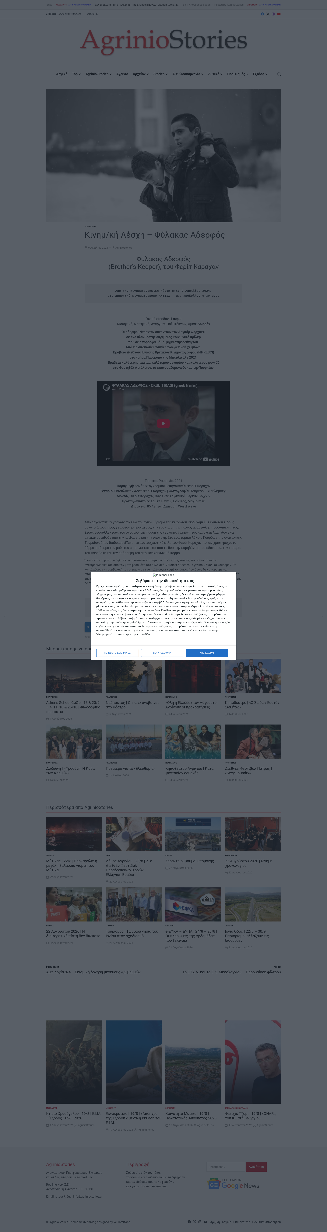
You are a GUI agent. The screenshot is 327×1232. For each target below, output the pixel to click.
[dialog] (163, 616)
